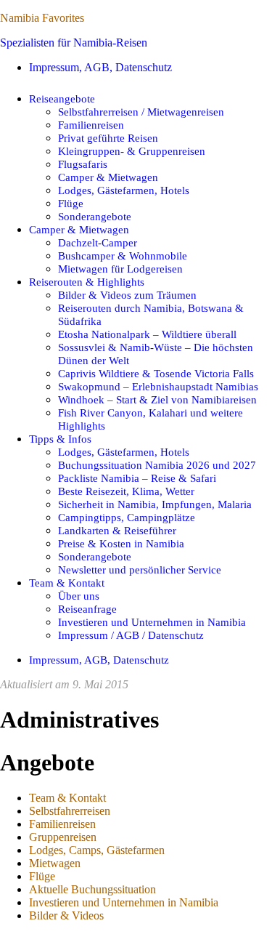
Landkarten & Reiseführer (117, 530)
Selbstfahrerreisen (69, 811)
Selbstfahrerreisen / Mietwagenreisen (141, 111)
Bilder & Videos (66, 915)
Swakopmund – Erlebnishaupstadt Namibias (158, 386)
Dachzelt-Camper (97, 242)
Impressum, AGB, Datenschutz (100, 67)
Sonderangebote (94, 216)
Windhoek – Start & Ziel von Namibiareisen (157, 399)
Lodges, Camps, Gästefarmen (97, 850)
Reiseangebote (62, 98)
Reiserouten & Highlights (86, 281)
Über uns (78, 595)
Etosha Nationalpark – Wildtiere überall (147, 334)
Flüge (70, 203)
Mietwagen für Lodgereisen (120, 268)
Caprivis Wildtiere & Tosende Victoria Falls (156, 373)
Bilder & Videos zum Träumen (127, 295)
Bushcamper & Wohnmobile (122, 255)
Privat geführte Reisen (108, 138)
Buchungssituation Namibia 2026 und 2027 (157, 465)
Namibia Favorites (42, 18)
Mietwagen (55, 863)
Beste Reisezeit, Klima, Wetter (126, 491)
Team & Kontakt (66, 582)
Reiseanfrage (87, 609)
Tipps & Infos (60, 438)
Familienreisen (91, 124)
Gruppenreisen (62, 837)
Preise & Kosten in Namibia (121, 543)
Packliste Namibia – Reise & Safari (137, 478)
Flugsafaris (82, 164)
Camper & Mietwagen (108, 177)
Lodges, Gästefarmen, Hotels (123, 190)
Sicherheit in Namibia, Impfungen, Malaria (155, 504)
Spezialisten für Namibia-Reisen (73, 42)
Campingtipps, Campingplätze (126, 517)
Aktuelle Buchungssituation (92, 889)
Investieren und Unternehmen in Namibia (152, 622)
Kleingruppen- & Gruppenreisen (131, 151)
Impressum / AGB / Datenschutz (131, 635)
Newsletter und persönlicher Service (139, 569)
